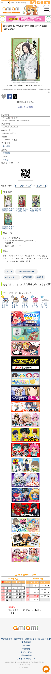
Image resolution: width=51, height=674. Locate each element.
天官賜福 (6, 153)
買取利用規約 (26, 655)
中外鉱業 (6, 146)
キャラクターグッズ (23, 186)
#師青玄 (40, 277)
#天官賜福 (27, 277)
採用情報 (26, 645)
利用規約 (26, 649)
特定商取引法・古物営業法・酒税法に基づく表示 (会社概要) (26, 639)
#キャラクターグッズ (26, 271)
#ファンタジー (11, 277)
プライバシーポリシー (26, 659)
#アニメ (8, 271)
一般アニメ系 (40, 186)
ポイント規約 (26, 652)
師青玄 (5, 160)
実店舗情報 (26, 642)
